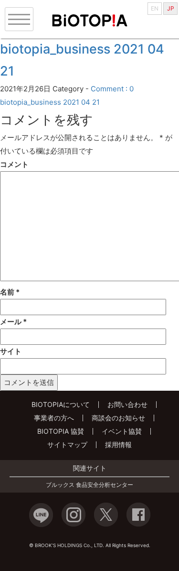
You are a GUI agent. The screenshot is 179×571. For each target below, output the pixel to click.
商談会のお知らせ (118, 418)
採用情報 (118, 444)
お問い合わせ (127, 404)
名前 (10, 291)
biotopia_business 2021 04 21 (50, 102)
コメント (14, 164)
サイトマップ (67, 444)
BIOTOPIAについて (61, 404)
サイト (10, 351)
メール (13, 321)
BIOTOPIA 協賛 (60, 431)
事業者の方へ (54, 418)
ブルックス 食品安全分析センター (89, 485)
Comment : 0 (112, 88)
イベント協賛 (122, 431)
